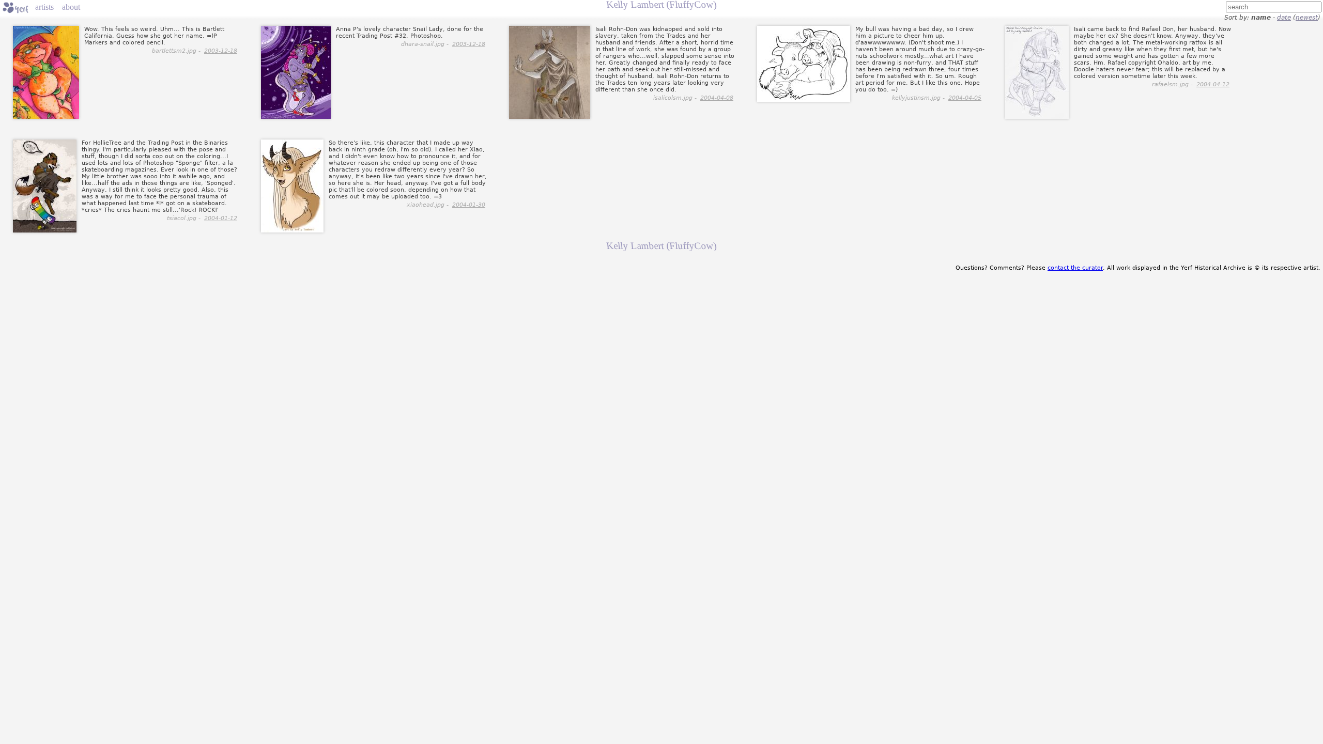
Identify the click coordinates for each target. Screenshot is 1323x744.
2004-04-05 (964, 98)
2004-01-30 (468, 205)
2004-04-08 (716, 98)
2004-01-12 (220, 218)
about (71, 7)
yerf (15, 8)
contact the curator (1075, 268)
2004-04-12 (1212, 84)
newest (1307, 17)
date (1284, 17)
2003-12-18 (220, 51)
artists (44, 7)
